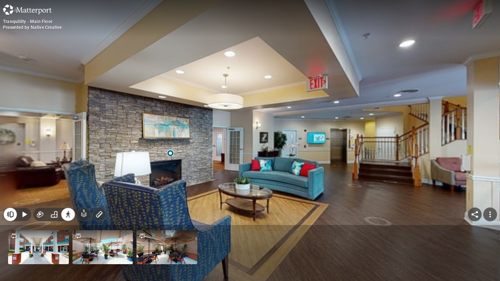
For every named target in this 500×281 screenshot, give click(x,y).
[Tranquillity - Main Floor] (250, 140)
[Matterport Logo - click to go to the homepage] (27, 9)
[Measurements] (99, 214)
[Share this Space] (475, 214)
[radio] (40, 214)
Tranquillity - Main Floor (27, 21)
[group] (54, 214)
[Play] (24, 214)
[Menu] (490, 214)
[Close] (10, 214)
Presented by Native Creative (32, 27)
